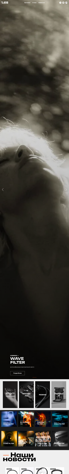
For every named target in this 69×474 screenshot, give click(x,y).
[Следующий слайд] (66, 189)
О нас (34, 2)
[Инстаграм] (63, 3)
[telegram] (60, 3)
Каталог (27, 2)
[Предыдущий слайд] (3, 189)
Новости (41, 2)
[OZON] (66, 3)
